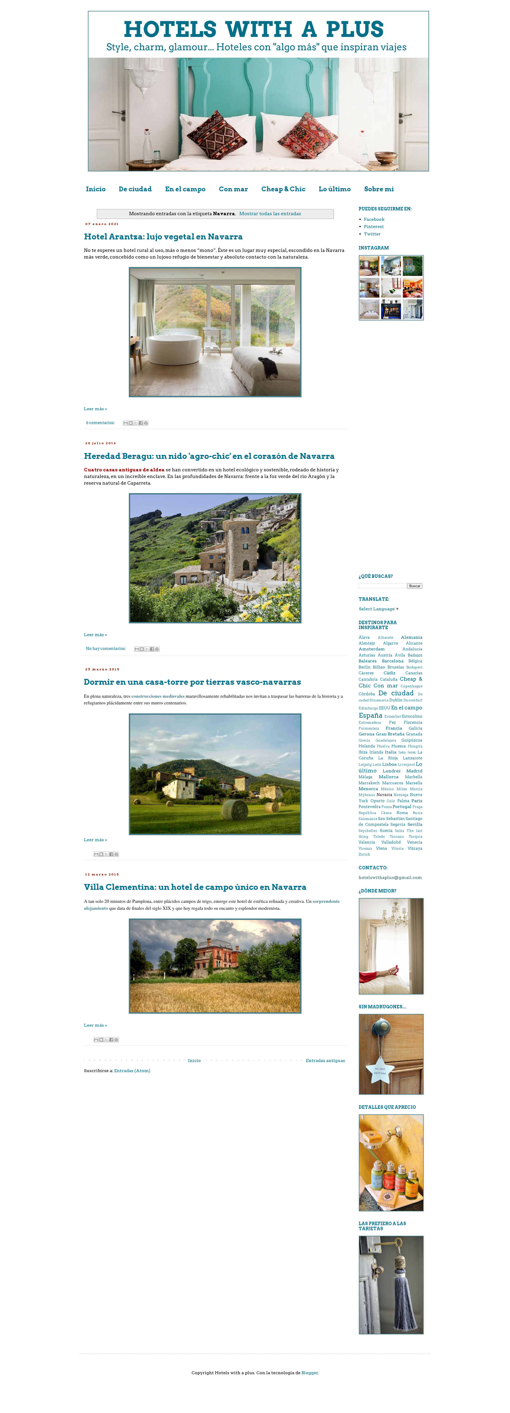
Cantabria (368, 679)
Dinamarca (378, 700)
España (370, 715)
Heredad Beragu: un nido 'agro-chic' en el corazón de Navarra (209, 456)
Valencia (367, 842)
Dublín (396, 700)
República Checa (375, 813)
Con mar (233, 189)
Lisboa (389, 764)
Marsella (414, 783)
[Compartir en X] (135, 423)
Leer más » (95, 408)
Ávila (400, 655)
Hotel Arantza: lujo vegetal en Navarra (163, 236)
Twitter (372, 233)
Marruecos (392, 783)
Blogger (309, 1372)
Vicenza (365, 849)
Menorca (368, 788)
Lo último (335, 189)
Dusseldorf (412, 700)
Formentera (369, 728)
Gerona (367, 734)
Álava (364, 637)
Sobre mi (379, 189)
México (387, 789)
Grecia (364, 740)
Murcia (416, 789)
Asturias (367, 655)
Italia (390, 752)
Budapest (414, 667)
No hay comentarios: (106, 648)
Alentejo (367, 643)
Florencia (413, 722)
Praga (417, 807)
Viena (381, 848)
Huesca (399, 746)
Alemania (411, 637)
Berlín (365, 667)
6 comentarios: (101, 422)
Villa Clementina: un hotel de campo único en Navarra (195, 887)
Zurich (364, 854)
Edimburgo (368, 708)
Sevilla (414, 824)
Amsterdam (372, 648)
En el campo (185, 189)
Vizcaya (415, 848)
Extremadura (370, 723)
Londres (392, 770)
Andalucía (412, 649)
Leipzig (365, 765)
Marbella (413, 777)
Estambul (392, 716)
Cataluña (389, 679)
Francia (394, 728)
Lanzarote (412, 758)
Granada (414, 734)
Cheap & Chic (283, 189)
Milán (402, 789)
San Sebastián (391, 818)
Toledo (379, 837)
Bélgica (415, 661)
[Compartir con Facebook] (140, 423)
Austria (385, 655)
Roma (402, 812)
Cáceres (366, 673)
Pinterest (374, 226)
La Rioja (388, 758)
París (416, 800)
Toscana (397, 837)
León (377, 765)
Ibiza (363, 752)
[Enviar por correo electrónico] (125, 423)
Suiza (399, 831)
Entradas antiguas (325, 1060)
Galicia (415, 728)
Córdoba (367, 694)
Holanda (367, 746)
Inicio (96, 189)
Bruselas (396, 667)
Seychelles (368, 831)
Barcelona (392, 660)
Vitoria (397, 849)
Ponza (386, 807)
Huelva (383, 746)
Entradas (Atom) (132, 1070)
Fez (392, 722)
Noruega (401, 795)
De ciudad (135, 189)
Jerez (411, 752)
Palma (403, 800)
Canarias (413, 673)
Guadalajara (386, 740)
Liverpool (406, 765)
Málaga (365, 777)
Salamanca (368, 819)
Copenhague (411, 686)
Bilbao (379, 667)
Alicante (414, 643)
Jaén (402, 752)
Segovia (397, 824)
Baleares (368, 660)
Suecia (386, 830)
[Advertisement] (390, 410)
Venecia (414, 842)
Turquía (415, 837)
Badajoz (415, 655)
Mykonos (367, 795)
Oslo (391, 801)
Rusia (417, 813)
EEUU (384, 708)
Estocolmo (412, 716)
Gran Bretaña (390, 734)
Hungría (415, 746)
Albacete (385, 638)
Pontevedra (370, 806)
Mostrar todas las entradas (270, 213)
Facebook (374, 219)
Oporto (378, 800)
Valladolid (391, 842)
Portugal (402, 806)
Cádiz (390, 672)
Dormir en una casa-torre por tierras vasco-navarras (192, 682)
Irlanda (376, 752)
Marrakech (369, 783)
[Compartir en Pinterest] (145, 423)
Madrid (414, 770)
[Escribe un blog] (130, 423)
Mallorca (388, 776)
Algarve (390, 643)
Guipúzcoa (411, 740)
